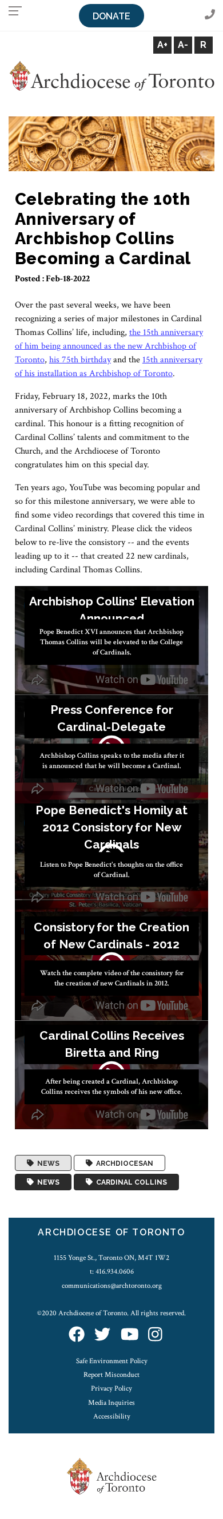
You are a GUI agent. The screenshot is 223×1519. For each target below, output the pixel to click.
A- (183, 44)
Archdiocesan (123, 1163)
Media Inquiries (111, 1402)
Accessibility (111, 1416)
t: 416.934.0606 (112, 1271)
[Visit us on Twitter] (102, 1335)
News (46, 1163)
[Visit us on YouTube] (130, 1335)
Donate (111, 16)
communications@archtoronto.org (112, 1285)
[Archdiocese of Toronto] (111, 76)
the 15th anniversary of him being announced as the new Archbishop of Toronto (109, 346)
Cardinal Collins (130, 1182)
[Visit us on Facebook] (77, 1335)
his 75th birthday (80, 360)
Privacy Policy (111, 1388)
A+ (162, 44)
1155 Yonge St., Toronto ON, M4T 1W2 (111, 1257)
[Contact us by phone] (210, 15)
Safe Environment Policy (112, 1361)
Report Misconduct (111, 1374)
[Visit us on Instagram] (155, 1335)
